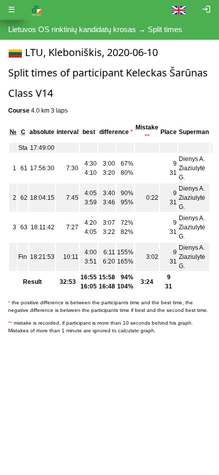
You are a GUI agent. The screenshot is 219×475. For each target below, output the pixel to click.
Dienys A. (192, 159)
